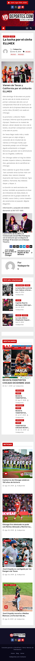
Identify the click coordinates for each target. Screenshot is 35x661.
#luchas (13, 54)
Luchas (12, 36)
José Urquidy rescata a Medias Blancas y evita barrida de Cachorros (16, 615)
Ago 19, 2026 (9, 619)
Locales (6, 36)
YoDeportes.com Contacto (17, 657)
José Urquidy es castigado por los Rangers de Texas (17, 570)
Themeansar (17, 649)
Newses (29, 648)
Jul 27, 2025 (22, 415)
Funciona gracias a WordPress (11, 648)
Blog (17, 653)
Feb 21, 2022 (19, 322)
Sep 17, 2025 (22, 400)
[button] (31, 28)
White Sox (7, 540)
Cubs (6, 451)
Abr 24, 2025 (22, 430)
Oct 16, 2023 (19, 307)
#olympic (21, 54)
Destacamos (19, 285)
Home (13, 653)
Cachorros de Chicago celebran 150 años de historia (16, 481)
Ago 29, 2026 (9, 486)
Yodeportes (17, 49)
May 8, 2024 (19, 292)
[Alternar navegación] (27, 28)
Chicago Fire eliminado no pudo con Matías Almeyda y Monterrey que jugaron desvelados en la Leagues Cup (16, 528)
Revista (23, 347)
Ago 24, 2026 (9, 575)
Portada (25, 315)
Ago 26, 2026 (9, 530)
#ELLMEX (28, 52)
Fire (6, 496)
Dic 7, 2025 (9, 386)
